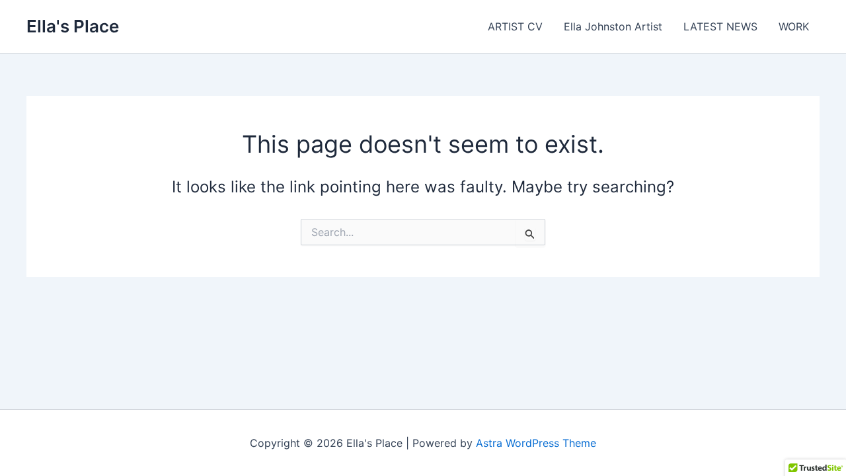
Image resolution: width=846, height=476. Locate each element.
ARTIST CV (515, 26)
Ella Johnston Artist (613, 26)
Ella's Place (72, 26)
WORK (794, 26)
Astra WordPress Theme (536, 443)
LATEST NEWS (720, 26)
